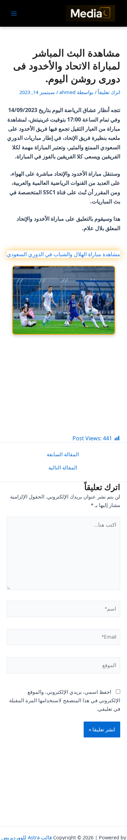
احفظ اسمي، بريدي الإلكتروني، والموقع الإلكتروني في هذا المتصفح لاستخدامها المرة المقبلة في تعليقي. (64, 700)
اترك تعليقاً (109, 92)
